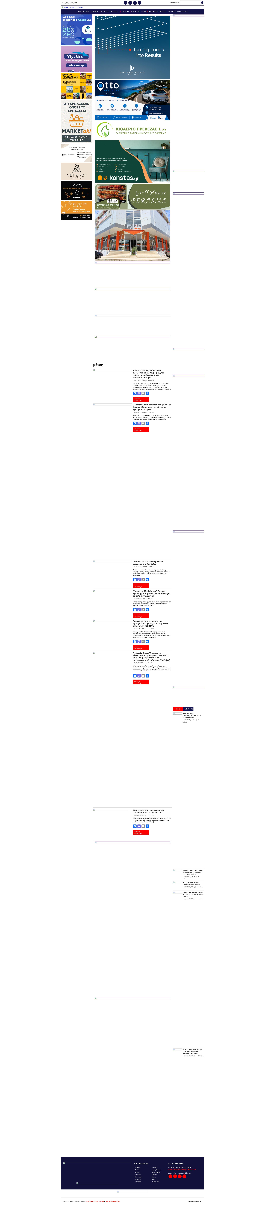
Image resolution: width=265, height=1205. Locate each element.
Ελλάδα (143, 11)
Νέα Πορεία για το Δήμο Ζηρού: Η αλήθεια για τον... (191, 883)
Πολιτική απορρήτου (112, 1201)
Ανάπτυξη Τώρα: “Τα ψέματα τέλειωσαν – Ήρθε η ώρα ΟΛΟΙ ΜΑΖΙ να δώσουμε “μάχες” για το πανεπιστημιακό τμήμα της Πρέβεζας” (151, 656)
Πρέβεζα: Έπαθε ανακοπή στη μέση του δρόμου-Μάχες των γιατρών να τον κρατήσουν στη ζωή (152, 407)
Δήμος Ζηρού (156, 1172)
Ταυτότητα (90, 1201)
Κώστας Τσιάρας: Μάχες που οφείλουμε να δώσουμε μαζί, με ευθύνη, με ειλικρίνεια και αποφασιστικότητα (148, 374)
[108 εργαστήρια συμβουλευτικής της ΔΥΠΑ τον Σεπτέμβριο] (177, 714)
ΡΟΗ (178, 709)
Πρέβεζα (94, 11)
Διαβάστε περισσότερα (138, 399)
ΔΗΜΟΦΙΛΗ (189, 709)
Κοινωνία (105, 11)
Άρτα (153, 1179)
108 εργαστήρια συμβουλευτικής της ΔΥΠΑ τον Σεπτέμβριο (192, 715)
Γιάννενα (154, 1177)
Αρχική (81, 11)
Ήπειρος (114, 11)
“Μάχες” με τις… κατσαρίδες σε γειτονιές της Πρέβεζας (148, 562)
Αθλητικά (125, 11)
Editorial (171, 11)
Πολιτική (135, 11)
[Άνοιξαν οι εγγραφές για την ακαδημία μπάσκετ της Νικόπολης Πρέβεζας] (177, 1050)
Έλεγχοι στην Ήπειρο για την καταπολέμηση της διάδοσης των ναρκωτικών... (193, 872)
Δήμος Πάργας (156, 1170)
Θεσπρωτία (155, 1182)
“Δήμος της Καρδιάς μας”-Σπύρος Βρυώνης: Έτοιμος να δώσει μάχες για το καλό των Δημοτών (151, 593)
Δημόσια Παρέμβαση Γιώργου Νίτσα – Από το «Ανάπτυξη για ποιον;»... (193, 894)
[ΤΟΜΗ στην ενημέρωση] (72, 7)
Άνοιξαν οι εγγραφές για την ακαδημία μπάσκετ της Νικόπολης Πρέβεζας (192, 1051)
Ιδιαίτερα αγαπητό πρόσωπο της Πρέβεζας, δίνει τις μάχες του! (148, 811)
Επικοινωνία (182, 11)
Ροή (87, 11)
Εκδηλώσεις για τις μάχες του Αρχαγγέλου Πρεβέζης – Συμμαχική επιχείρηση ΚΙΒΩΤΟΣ (150, 623)
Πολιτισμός (153, 11)
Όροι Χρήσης (99, 1201)
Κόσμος (163, 11)
